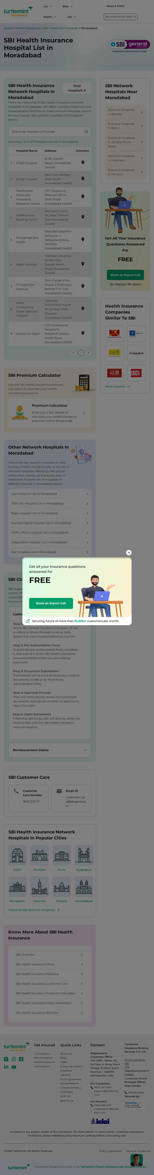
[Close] (129, 552)
